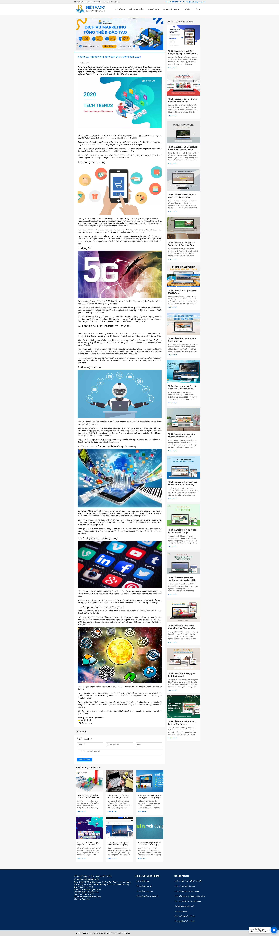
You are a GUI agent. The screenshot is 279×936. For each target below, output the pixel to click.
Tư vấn (187, 9)
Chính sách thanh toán (144, 891)
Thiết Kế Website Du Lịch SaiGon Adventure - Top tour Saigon (182, 148)
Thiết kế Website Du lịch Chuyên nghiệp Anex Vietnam (183, 100)
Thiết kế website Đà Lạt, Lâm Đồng (188, 901)
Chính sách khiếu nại (144, 886)
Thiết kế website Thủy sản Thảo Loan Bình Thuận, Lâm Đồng (182, 483)
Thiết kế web (119, 9)
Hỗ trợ (198, 9)
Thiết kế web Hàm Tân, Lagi (185, 886)
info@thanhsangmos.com (195, 2)
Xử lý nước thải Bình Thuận (185, 916)
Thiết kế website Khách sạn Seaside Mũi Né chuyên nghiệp (182, 579)
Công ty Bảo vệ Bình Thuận (185, 921)
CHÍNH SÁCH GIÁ (142, 881)
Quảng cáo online (171, 9)
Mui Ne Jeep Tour (181, 911)
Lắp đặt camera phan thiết (184, 906)
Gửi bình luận (84, 759)
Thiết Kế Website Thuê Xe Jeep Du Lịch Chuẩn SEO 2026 (182, 196)
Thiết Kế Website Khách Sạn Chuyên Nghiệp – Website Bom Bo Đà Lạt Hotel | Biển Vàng (182, 54)
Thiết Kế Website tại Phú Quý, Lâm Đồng (190, 896)
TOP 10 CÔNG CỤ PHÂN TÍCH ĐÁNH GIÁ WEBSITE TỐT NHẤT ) (88, 797)
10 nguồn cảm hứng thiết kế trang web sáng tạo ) (119, 843)
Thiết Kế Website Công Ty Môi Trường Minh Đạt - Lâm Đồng (181, 243)
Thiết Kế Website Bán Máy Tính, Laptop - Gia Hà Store (182, 722)
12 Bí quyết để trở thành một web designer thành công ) (118, 797)
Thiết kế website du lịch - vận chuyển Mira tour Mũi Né (181, 435)
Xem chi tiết (81, 811)
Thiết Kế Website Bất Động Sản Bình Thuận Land (182, 674)
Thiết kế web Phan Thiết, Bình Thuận (188, 881)
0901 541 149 (179, 2)
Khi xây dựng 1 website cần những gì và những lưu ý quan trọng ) (150, 797)
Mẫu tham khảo (136, 9)
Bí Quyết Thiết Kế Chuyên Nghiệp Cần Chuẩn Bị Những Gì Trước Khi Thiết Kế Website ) (88, 845)
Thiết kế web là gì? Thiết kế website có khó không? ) (149, 843)
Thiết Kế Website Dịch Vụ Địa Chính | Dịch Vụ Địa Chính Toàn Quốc (182, 628)
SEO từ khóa (153, 9)
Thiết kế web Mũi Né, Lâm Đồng (187, 891)
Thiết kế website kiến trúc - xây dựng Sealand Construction (182, 387)
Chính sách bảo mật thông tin (147, 896)
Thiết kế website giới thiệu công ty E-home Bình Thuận (183, 531)
